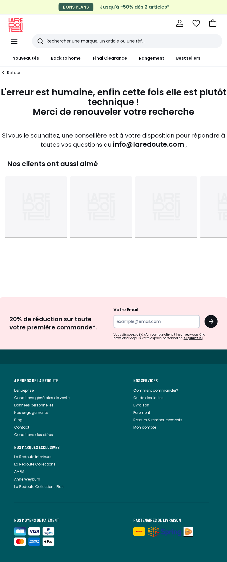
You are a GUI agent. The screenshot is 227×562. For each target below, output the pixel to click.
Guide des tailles (148, 397)
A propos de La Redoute (36, 380)
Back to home (66, 58)
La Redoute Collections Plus (39, 486)
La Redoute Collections (35, 464)
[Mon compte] (180, 23)
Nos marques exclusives (36, 447)
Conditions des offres (33, 434)
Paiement (141, 412)
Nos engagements (31, 412)
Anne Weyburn (27, 479)
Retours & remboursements (157, 419)
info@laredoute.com (148, 144)
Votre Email (126, 310)
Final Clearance (110, 58)
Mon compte (144, 427)
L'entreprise (24, 390)
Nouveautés (25, 58)
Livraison (141, 405)
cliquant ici (193, 338)
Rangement (152, 58)
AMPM (19, 471)
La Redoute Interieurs (32, 456)
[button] (213, 23)
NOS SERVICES (145, 380)
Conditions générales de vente (41, 397)
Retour (14, 73)
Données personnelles (33, 405)
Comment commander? (155, 390)
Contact (21, 427)
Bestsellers (188, 58)
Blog (18, 419)
